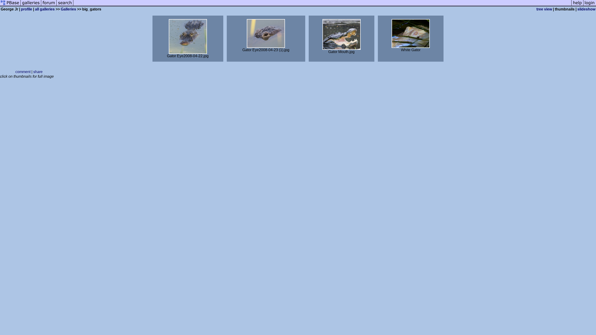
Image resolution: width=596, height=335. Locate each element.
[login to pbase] (589, 5)
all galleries (45, 9)
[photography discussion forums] (49, 5)
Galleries (68, 9)
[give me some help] (577, 5)
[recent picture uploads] (31, 5)
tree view (544, 9)
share (38, 72)
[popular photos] (322, 5)
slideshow (586, 9)
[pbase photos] (10, 5)
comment (22, 72)
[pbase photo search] (65, 5)
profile (26, 9)
